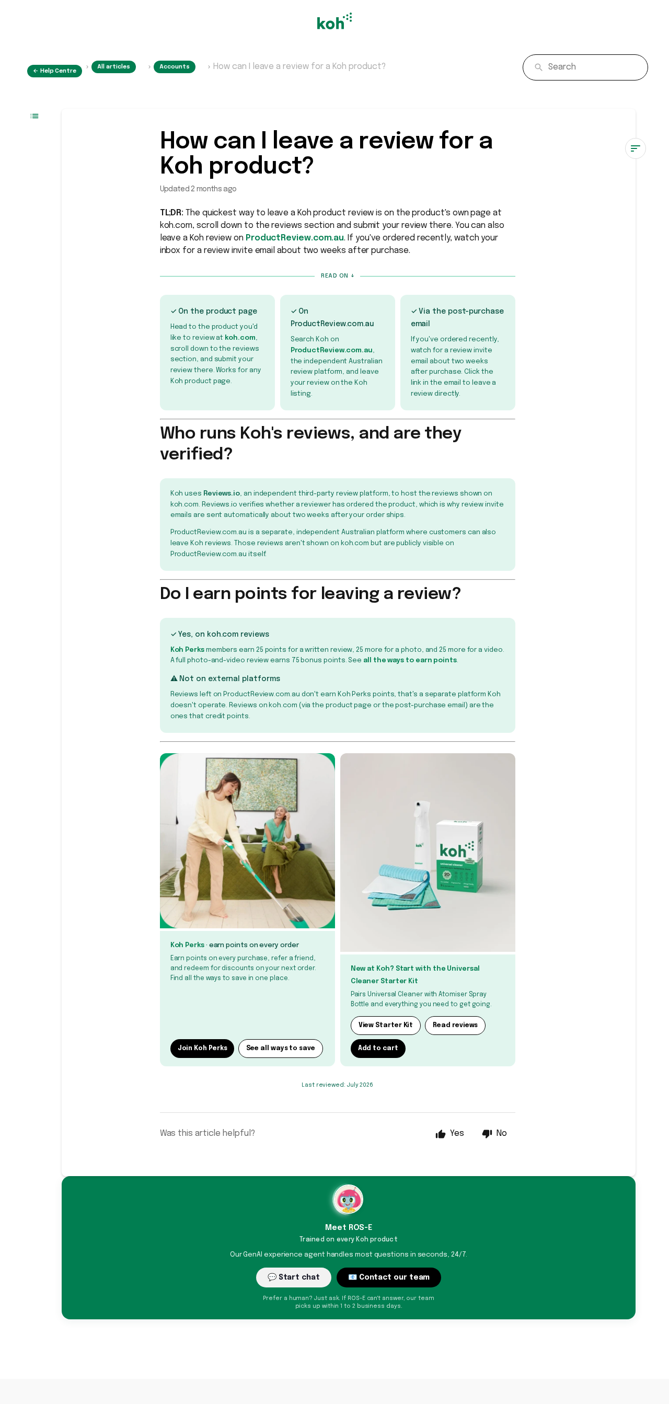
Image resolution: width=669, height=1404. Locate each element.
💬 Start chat (294, 1277)
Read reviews (455, 1025)
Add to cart (378, 1048)
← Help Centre (54, 71)
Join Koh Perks (202, 1048)
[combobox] (585, 67)
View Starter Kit (386, 1025)
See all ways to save (280, 1048)
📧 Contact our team (389, 1277)
